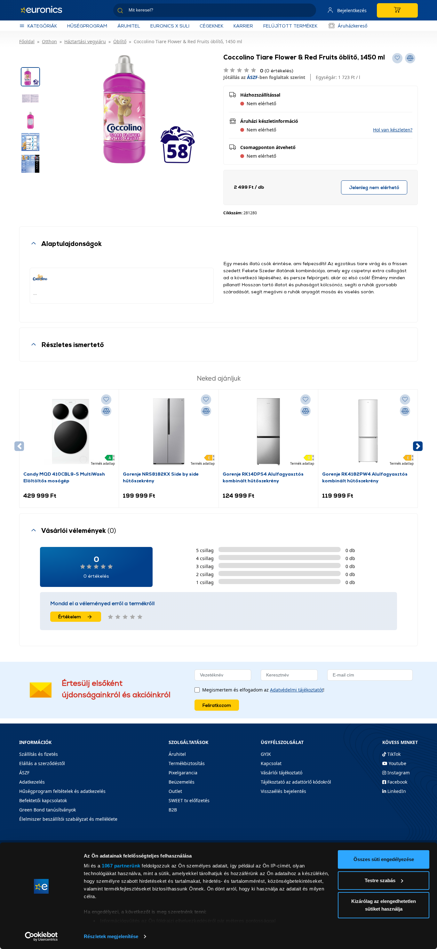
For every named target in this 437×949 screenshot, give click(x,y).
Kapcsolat (271, 763)
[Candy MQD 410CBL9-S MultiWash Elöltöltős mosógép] (69, 431)
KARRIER (243, 25)
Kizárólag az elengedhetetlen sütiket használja (383, 905)
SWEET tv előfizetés (189, 800)
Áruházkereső (352, 26)
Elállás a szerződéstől (42, 763)
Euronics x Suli (169, 25)
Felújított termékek (290, 25)
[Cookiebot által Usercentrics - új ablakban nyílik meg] (41, 936)
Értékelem (69, 616)
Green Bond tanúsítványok (47, 810)
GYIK (266, 754)
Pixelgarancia (183, 773)
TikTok (393, 754)
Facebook (396, 782)
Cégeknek (211, 25)
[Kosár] (397, 10)
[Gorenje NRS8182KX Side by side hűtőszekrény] (168, 431)
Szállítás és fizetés (38, 754)
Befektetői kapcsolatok (43, 800)
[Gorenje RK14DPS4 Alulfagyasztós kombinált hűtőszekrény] (268, 431)
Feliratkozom (217, 705)
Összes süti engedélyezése (384, 859)
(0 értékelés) (276, 70)
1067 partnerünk (121, 865)
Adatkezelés (32, 782)
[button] (392, 130)
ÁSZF (252, 77)
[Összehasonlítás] (106, 411)
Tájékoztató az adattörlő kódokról (296, 782)
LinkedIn (396, 791)
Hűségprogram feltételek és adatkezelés (62, 791)
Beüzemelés (182, 782)
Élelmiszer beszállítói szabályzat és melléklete (68, 819)
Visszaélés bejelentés (283, 791)
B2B (173, 810)
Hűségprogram (87, 25)
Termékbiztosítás (187, 763)
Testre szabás (380, 880)
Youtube (396, 763)
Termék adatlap (103, 463)
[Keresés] (309, 11)
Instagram (398, 773)
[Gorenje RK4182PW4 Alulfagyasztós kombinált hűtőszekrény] (368, 431)
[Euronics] (44, 10)
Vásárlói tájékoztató (281, 773)
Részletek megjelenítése (111, 936)
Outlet (175, 791)
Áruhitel (128, 25)
